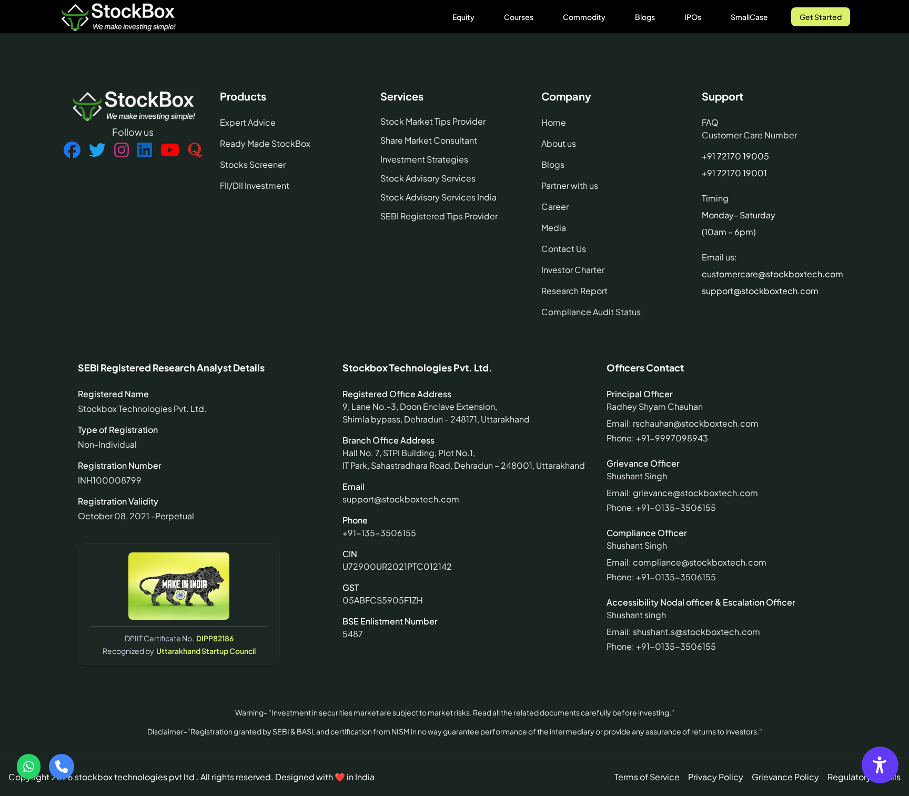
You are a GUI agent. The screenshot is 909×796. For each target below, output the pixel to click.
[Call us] (61, 766)
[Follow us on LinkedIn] (144, 150)
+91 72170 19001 (734, 172)
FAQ (710, 122)
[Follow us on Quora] (195, 150)
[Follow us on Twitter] (97, 150)
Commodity (584, 17)
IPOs (692, 17)
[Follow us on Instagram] (121, 150)
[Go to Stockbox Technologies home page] (118, 16)
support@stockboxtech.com (760, 290)
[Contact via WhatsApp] (29, 766)
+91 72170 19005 (735, 156)
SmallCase (749, 17)
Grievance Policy (785, 776)
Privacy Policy (715, 776)
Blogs (645, 17)
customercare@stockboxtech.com (772, 273)
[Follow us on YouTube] (169, 150)
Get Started (821, 17)
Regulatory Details (864, 776)
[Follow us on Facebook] (72, 150)
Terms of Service (647, 776)
